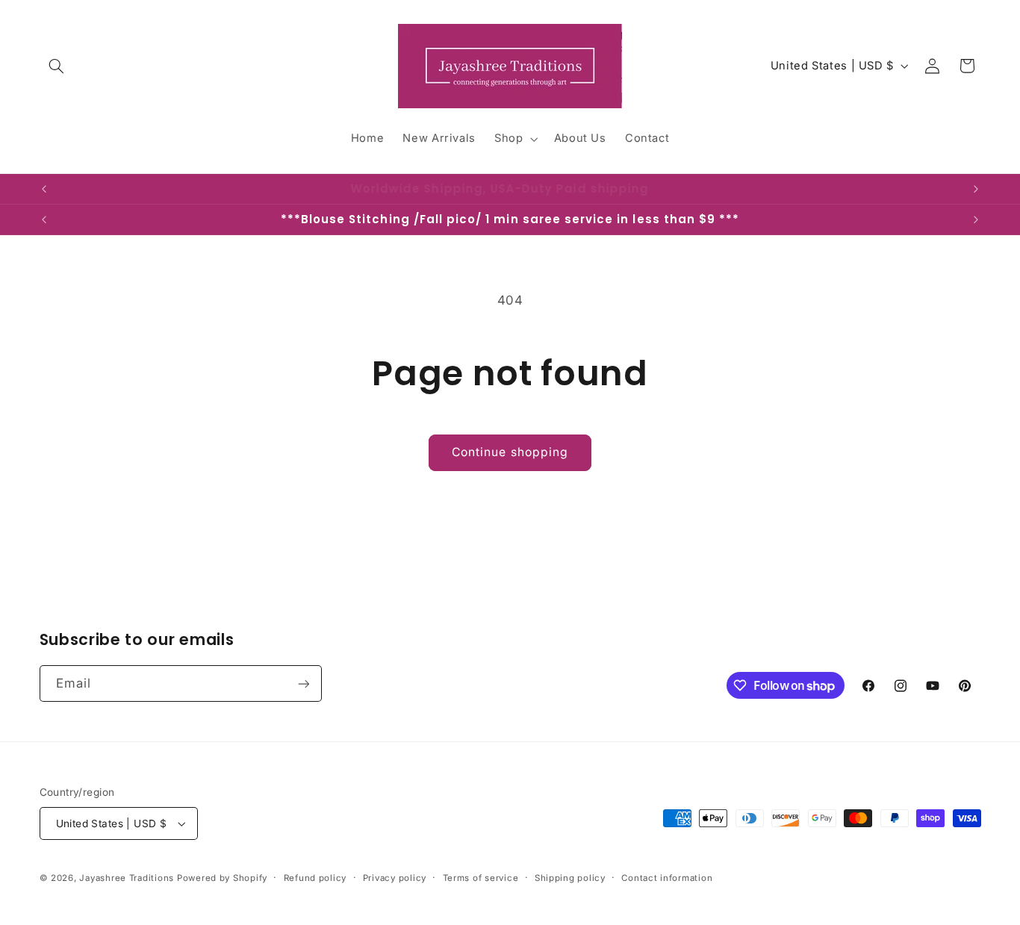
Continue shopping (510, 452)
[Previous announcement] (44, 189)
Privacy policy (394, 878)
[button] (57, 66)
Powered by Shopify (222, 878)
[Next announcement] (976, 189)
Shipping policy (570, 878)
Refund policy (315, 878)
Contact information (666, 878)
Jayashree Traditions (127, 878)
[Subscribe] (303, 683)
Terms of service (481, 878)
